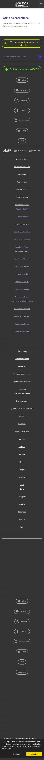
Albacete (22, 477)
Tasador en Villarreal (22, 324)
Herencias (22, 366)
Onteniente (6, 588)
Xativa (4, 708)
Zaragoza (22, 469)
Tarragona (22, 496)
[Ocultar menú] (41, 4)
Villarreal (22, 504)
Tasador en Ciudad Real (22, 331)
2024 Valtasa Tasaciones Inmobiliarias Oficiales (20, 738)
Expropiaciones (22, 401)
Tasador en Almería (22, 297)
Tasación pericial (22, 197)
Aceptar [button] (34, 754)
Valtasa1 (5, 723)
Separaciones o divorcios (22, 374)
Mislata (4, 700)
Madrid (22, 462)
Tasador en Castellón (22, 232)
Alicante (22, 454)
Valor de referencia (22, 359)
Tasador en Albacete (22, 259)
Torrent (4, 677)
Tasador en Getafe (22, 266)
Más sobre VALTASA (22, 431)
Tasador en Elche (22, 274)
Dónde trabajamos (22, 205)
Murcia (22, 527)
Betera (4, 693)
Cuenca (22, 519)
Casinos (5, 715)
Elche (22, 489)
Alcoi (3, 557)
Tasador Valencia (22, 217)
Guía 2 (4, 339)
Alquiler (22, 416)
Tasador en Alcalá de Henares (22, 301)
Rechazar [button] (16, 754)
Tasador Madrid (22, 209)
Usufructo (22, 424)
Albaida (4, 595)
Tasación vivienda (22, 159)
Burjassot (5, 731)
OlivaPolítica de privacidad (11, 535)
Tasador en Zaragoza (22, 239)
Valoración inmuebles (22, 167)
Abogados (22, 389)
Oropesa (5, 550)
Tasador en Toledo (22, 289)
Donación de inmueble (22, 393)
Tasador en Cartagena (22, 309)
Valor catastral (22, 351)
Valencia (22, 439)
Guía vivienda (6, 343)
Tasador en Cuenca (22, 251)
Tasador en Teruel (21, 247)
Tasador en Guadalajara (22, 316)
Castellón (22, 447)
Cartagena (22, 512)
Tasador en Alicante (22, 224)
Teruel (22, 485)
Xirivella (4, 580)
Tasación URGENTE (22, 189)
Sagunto (5, 573)
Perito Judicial (22, 182)
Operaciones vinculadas (22, 381)
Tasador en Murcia (22, 282)
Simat (4, 565)
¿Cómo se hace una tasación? (22, 408)
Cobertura (5, 542)
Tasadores (22, 174)
